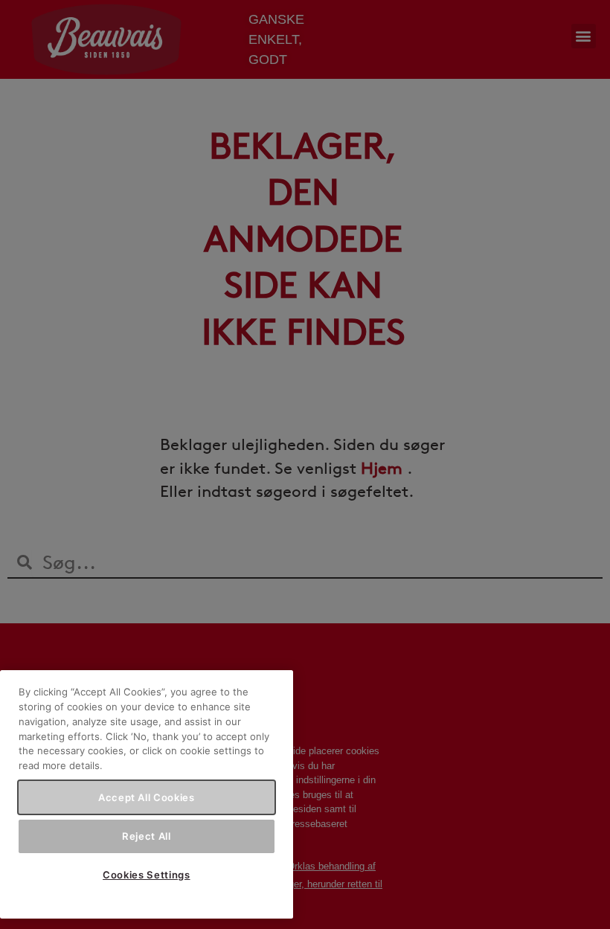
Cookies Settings (146, 875)
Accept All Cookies (146, 797)
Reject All (146, 836)
